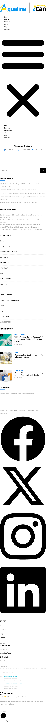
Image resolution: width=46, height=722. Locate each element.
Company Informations (8, 252)
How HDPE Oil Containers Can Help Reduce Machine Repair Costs (22, 193)
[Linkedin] (23, 616)
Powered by (7, 721)
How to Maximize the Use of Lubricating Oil (24, 227)
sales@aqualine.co (10, 678)
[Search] (43, 170)
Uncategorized (5, 322)
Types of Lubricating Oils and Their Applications (24, 224)
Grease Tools (4, 649)
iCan (1, 273)
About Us (3, 622)
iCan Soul (3, 284)
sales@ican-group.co (11, 686)
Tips (1, 311)
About (6, 24)
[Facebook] (23, 461)
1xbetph (2, 215)
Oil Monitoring (4, 657)
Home (6, 17)
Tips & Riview (4, 317)
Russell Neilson (10, 150)
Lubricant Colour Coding (9, 300)
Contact (7, 29)
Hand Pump (4, 268)
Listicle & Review (6, 295)
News (2, 306)
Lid (1, 289)
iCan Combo (4, 661)
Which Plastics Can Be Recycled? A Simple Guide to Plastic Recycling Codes (28, 339)
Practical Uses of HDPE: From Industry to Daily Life (24, 229)
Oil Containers (5, 645)
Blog (5, 27)
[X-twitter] (23, 508)
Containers (4, 257)
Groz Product (5, 262)
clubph (2, 229)
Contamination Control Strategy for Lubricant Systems (18, 190)
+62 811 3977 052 (8, 672)
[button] (23, 77)
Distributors (8, 22)
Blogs (2, 241)
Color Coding (5, 246)
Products (7, 19)
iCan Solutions (5, 279)
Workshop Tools (5, 653)
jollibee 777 (4, 227)
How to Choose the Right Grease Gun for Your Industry (18, 202)
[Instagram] (23, 562)
